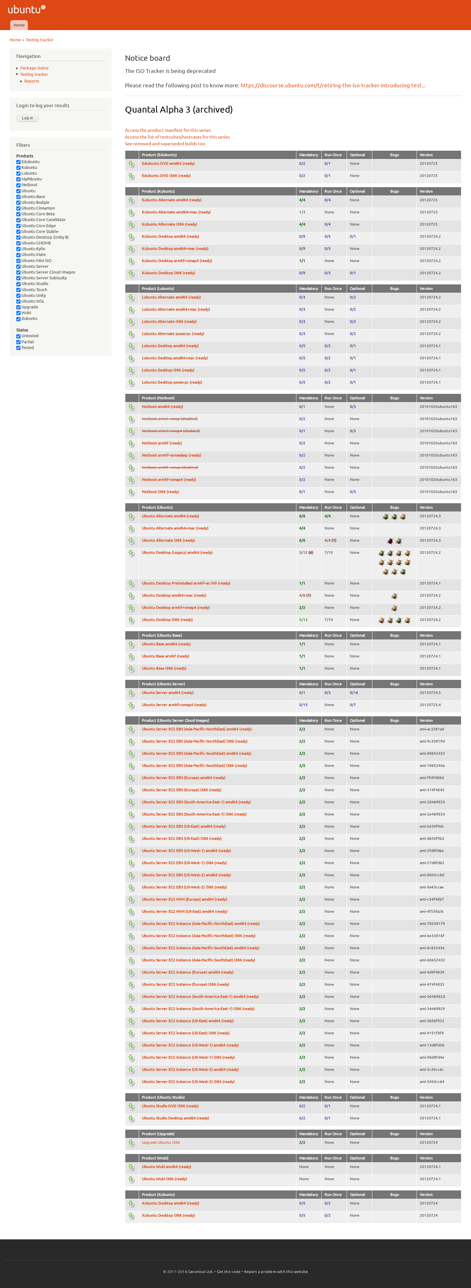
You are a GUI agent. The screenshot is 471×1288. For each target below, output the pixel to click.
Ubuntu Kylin (33, 248)
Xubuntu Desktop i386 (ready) (168, 1215)
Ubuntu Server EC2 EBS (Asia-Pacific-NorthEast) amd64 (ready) (197, 729)
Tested (27, 347)
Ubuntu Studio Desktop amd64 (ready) (175, 1118)
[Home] (28, 10)
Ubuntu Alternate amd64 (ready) (170, 516)
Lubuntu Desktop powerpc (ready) (172, 382)
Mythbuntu (31, 179)
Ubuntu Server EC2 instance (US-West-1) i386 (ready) (188, 1057)
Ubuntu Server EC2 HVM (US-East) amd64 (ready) (184, 911)
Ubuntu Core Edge (38, 225)
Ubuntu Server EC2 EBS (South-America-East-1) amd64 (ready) (196, 802)
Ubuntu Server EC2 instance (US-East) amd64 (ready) (188, 1021)
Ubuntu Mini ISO (36, 260)
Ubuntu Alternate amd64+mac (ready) (175, 528)
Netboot (29, 184)
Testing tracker (40, 39)
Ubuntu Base (33, 196)
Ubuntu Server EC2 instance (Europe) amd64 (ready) (188, 972)
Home (19, 25)
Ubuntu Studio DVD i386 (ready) (170, 1106)
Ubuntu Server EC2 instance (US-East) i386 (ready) (186, 1033)
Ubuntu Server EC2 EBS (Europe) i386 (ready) (181, 790)
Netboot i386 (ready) (160, 491)
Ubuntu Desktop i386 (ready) (167, 619)
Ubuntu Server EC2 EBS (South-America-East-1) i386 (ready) (194, 814)
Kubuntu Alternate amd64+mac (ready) (176, 212)
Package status (34, 68)
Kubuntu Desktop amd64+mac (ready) (175, 248)
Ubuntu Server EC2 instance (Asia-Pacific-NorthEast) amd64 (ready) (201, 923)
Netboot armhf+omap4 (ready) (169, 479)
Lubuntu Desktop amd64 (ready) (170, 346)
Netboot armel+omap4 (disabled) (171, 431)
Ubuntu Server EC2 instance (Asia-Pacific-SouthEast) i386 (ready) (198, 960)
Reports (31, 81)
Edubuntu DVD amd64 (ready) (168, 163)
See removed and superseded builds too (165, 143)
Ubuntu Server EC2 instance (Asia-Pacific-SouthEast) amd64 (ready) (201, 948)
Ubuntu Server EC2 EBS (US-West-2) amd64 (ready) (186, 875)
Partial (27, 341)
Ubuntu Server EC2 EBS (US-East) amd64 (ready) (184, 826)
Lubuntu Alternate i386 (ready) (169, 321)
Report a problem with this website (276, 1271)
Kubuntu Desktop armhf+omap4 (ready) (177, 260)
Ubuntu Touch (34, 289)
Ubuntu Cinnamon (38, 208)
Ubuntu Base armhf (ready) (165, 656)
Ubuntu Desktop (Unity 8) (45, 237)
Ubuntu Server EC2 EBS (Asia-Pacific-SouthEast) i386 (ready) (194, 765)
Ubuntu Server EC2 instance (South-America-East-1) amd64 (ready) (200, 996)
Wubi (26, 312)
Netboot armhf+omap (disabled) (170, 467)
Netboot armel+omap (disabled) (170, 419)
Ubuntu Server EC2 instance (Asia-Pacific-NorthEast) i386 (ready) (199, 936)
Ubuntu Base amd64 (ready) (166, 644)
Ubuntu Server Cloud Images (48, 272)
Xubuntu (29, 318)
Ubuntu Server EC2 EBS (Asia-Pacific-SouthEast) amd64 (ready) (197, 753)
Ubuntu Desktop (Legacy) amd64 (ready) (177, 552)
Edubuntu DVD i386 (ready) (166, 175)
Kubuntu (29, 167)
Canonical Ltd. (200, 1271)
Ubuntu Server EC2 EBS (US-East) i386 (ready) (182, 838)
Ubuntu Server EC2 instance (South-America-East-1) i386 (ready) (198, 1008)
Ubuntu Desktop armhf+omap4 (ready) (176, 607)
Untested (30, 335)
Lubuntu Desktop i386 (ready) (168, 370)
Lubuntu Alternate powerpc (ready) (173, 333)
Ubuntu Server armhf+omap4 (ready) (174, 705)
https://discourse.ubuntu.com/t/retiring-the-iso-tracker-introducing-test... (333, 85)
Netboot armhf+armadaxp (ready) (171, 455)
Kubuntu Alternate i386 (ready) (169, 224)
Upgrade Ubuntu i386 (161, 1142)
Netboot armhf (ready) (162, 443)
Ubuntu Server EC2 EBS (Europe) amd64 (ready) (184, 777)
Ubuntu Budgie (35, 202)
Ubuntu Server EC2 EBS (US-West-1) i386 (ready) (184, 863)
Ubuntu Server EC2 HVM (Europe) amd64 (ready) (184, 899)
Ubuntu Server (34, 266)
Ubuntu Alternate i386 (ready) (168, 540)
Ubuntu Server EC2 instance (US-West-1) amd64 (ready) (190, 1045)
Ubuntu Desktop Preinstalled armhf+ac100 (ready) (186, 583)
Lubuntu (29, 173)
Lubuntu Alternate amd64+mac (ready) (176, 309)
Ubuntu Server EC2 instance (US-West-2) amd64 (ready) (190, 1069)
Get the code (229, 1271)
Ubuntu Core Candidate (43, 219)
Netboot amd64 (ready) (162, 406)
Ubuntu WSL (33, 301)
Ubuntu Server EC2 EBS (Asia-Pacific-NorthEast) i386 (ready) (195, 741)
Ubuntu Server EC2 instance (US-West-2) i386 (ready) (188, 1081)
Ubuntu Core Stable (39, 231)
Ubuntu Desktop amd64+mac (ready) (174, 595)
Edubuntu (30, 161)
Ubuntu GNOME (36, 243)
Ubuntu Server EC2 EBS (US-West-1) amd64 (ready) (186, 850)
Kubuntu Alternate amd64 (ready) (172, 200)
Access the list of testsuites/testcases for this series (177, 136)
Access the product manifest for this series (168, 130)
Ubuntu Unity (33, 295)
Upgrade (29, 307)
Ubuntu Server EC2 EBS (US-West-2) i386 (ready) (184, 887)
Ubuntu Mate (33, 254)
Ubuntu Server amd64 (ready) (168, 692)
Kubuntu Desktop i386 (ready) (168, 273)
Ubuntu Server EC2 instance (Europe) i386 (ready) (185, 984)
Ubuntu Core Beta (38, 213)
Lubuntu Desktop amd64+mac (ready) (175, 358)
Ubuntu (28, 190)
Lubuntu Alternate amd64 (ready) (171, 297)
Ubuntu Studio (34, 283)
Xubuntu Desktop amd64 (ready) (170, 1203)
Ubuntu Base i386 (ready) (164, 668)
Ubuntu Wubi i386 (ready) (164, 1179)
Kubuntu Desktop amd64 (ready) (170, 236)
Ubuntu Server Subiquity (44, 277)
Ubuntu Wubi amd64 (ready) (166, 1167)
